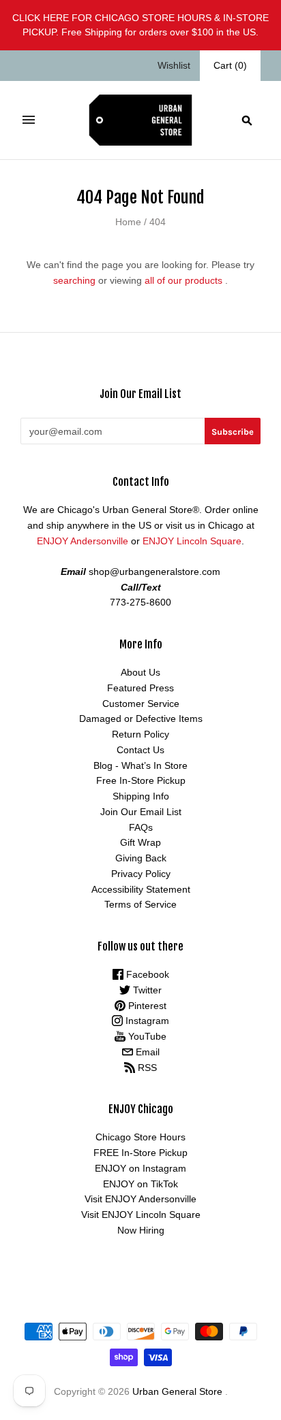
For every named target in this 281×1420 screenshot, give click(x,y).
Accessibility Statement (140, 889)
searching (74, 280)
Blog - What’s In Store (140, 765)
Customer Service (140, 703)
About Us (140, 672)
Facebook (146, 974)
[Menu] (28, 120)
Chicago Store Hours (140, 1137)
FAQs (141, 827)
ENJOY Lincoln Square (192, 540)
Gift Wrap (140, 842)
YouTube (145, 1036)
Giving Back (140, 858)
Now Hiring (140, 1230)
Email (146, 1051)
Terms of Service (140, 904)
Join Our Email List (140, 811)
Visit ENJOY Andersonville (140, 1198)
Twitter (146, 990)
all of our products (183, 280)
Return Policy (140, 734)
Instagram (146, 1020)
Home (128, 221)
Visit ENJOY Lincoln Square (141, 1214)
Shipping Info (141, 796)
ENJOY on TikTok (140, 1183)
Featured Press (140, 687)
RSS (146, 1067)
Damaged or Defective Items (141, 718)
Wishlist (174, 65)
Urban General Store (177, 1391)
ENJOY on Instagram (140, 1168)
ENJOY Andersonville (82, 540)
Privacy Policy (141, 873)
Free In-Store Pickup (141, 780)
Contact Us (140, 749)
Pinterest (145, 1005)
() (230, 65)
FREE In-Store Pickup (140, 1152)
